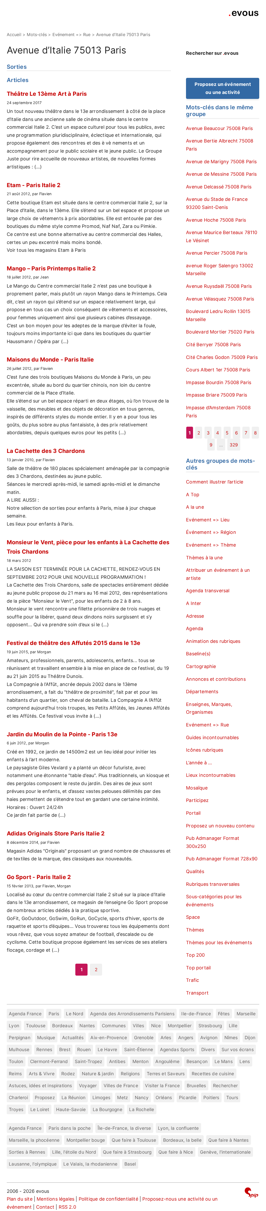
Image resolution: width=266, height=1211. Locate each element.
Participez (197, 800)
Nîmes (231, 1037)
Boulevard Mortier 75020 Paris (220, 332)
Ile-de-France (196, 1013)
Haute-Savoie (71, 1109)
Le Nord (74, 1013)
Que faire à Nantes (228, 1140)
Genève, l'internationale (225, 1152)
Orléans (164, 1097)
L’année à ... (199, 762)
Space (193, 917)
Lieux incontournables (210, 775)
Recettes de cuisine (213, 1073)
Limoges (101, 1097)
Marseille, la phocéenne (34, 1140)
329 (234, 444)
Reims (15, 1073)
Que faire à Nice (175, 1152)
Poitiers (211, 1097)
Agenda (194, 628)
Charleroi (18, 1097)
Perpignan (19, 1037)
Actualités (73, 1037)
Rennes (44, 1049)
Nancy (142, 1097)
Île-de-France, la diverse (124, 1128)
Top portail (198, 967)
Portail (193, 813)
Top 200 (195, 955)
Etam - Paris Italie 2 (34, 185)
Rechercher (225, 1085)
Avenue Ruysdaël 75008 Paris (219, 286)
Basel (130, 1164)
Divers (208, 1049)
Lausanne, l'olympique (33, 1164)
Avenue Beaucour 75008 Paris (219, 128)
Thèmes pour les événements (219, 942)
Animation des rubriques (213, 641)
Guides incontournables (212, 737)
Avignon (208, 1037)
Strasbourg (210, 1025)
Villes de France (121, 1085)
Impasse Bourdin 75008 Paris (218, 382)
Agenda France (25, 1013)
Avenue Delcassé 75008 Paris (218, 186)
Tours (232, 1097)
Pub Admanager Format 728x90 (221, 858)
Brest (64, 1049)
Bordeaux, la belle (182, 1140)
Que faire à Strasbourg (127, 1152)
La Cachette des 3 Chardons (46, 450)
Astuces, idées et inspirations (40, 1085)
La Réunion (73, 1097)
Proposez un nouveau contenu (220, 825)
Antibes (117, 1061)
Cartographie (201, 666)
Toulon (16, 1061)
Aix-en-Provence (108, 1037)
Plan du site (19, 1199)
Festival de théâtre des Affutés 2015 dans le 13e (74, 642)
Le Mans (224, 1061)
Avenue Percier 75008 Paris (216, 253)
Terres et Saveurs (166, 1073)
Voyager (88, 1085)
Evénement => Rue (207, 724)
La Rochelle (141, 1109)
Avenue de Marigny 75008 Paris (221, 161)
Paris (54, 1013)
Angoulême (167, 1061)
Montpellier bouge (85, 1140)
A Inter (193, 603)
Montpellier (179, 1025)
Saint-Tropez (88, 1061)
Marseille (246, 1013)
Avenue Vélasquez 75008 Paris (220, 299)
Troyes (16, 1109)
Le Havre (107, 1049)
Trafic (192, 980)
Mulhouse (19, 1049)
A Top (192, 494)
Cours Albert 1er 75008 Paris (218, 369)
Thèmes (195, 930)
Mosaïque (196, 788)
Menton (140, 1061)
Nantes (87, 1025)
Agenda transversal (207, 590)
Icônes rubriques (204, 750)
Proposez (45, 1097)
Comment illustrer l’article (214, 482)
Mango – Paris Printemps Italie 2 (51, 268)
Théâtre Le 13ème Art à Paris (47, 93)
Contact (45, 1207)
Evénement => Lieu (207, 519)
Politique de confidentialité (108, 1199)
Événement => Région (211, 532)
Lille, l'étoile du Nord (74, 1152)
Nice (156, 1025)
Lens (245, 1061)
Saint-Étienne (138, 1049)
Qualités (195, 871)
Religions (130, 1073)
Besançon (197, 1061)
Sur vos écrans (238, 1049)
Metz (122, 1097)
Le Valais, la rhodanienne (90, 1164)
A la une (195, 507)
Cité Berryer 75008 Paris (213, 344)
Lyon (14, 1025)
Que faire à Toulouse (134, 1140)
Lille (233, 1025)
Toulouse (35, 1025)
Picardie (187, 1097)
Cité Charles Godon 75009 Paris (221, 357)
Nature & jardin (98, 1073)
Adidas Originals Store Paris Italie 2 (56, 833)
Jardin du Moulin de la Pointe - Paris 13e (62, 734)
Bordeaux (62, 1025)
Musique (46, 1037)
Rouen (84, 1049)
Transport (197, 993)
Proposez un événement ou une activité (223, 88)
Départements (202, 691)
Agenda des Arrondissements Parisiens (132, 1013)
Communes (114, 1025)
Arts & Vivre (42, 1073)
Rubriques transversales (213, 884)
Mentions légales (55, 1199)
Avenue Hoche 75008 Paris (216, 220)
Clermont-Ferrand (49, 1061)
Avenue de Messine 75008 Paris (221, 174)
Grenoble (144, 1037)
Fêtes (224, 1013)
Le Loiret (39, 1109)
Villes (138, 1025)
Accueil (14, 34)
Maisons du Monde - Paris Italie (50, 359)
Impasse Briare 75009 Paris (216, 395)
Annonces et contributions (216, 679)
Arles (166, 1037)
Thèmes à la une (204, 557)
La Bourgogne (107, 1109)
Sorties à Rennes (27, 1152)
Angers (185, 1037)
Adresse (195, 616)
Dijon (250, 1037)
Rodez (68, 1073)
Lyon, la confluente (178, 1128)
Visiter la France (162, 1085)
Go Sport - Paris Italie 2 (39, 877)
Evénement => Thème (211, 545)
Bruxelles (196, 1085)
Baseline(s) (198, 653)
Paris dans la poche (70, 1128)
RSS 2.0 (67, 1207)
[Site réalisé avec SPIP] (251, 1193)
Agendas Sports (177, 1049)
